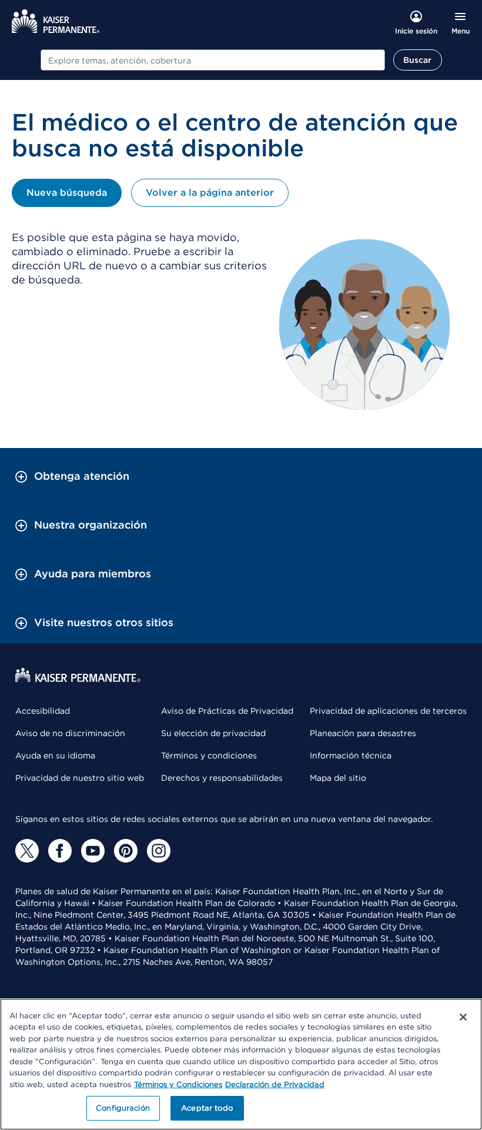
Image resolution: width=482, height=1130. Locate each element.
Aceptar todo (207, 1108)
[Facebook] (60, 850)
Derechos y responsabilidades (222, 778)
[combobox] (213, 60)
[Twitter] (27, 850)
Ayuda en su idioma (55, 755)
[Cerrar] (463, 1017)
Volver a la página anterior (210, 192)
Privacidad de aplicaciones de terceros (388, 711)
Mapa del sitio (338, 778)
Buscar (417, 60)
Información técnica (350, 755)
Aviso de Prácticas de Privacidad (227, 711)
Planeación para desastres (363, 733)
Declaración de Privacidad (274, 1084)
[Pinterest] (126, 850)
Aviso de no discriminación (70, 733)
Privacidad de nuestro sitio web (79, 778)
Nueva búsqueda (66, 192)
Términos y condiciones (209, 755)
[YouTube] (93, 850)
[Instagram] (158, 850)
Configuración (123, 1108)
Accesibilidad (42, 711)
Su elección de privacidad (213, 733)
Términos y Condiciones (178, 1084)
